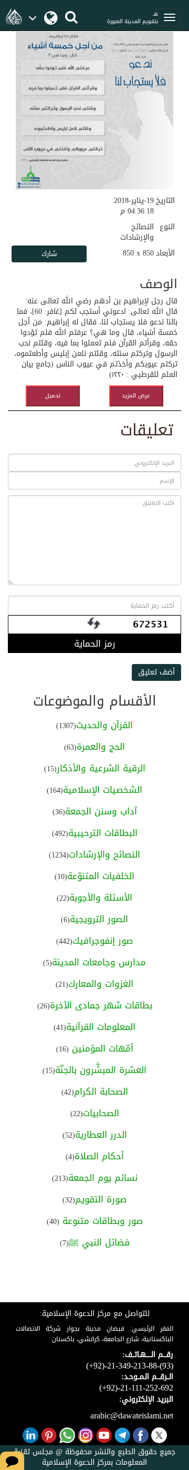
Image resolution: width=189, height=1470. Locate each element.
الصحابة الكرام (101, 1091)
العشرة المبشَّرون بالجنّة (100, 1069)
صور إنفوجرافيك (102, 940)
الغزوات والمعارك (100, 983)
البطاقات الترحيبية (103, 832)
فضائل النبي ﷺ (99, 1242)
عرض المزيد (136, 395)
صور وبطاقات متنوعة (101, 1220)
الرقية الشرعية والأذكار (101, 768)
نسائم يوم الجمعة (103, 1177)
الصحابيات (101, 1113)
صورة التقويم (101, 1199)
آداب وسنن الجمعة (101, 811)
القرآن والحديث (104, 725)
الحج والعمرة (101, 746)
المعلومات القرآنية (100, 1026)
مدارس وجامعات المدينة (99, 962)
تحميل (52, 395)
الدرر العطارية (101, 1134)
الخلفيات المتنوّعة (100, 875)
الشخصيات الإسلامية (102, 789)
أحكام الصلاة (99, 1156)
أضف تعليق (156, 672)
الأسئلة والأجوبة (100, 897)
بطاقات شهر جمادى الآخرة (101, 1005)
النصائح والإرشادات (104, 854)
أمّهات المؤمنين (101, 1048)
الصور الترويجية (99, 919)
